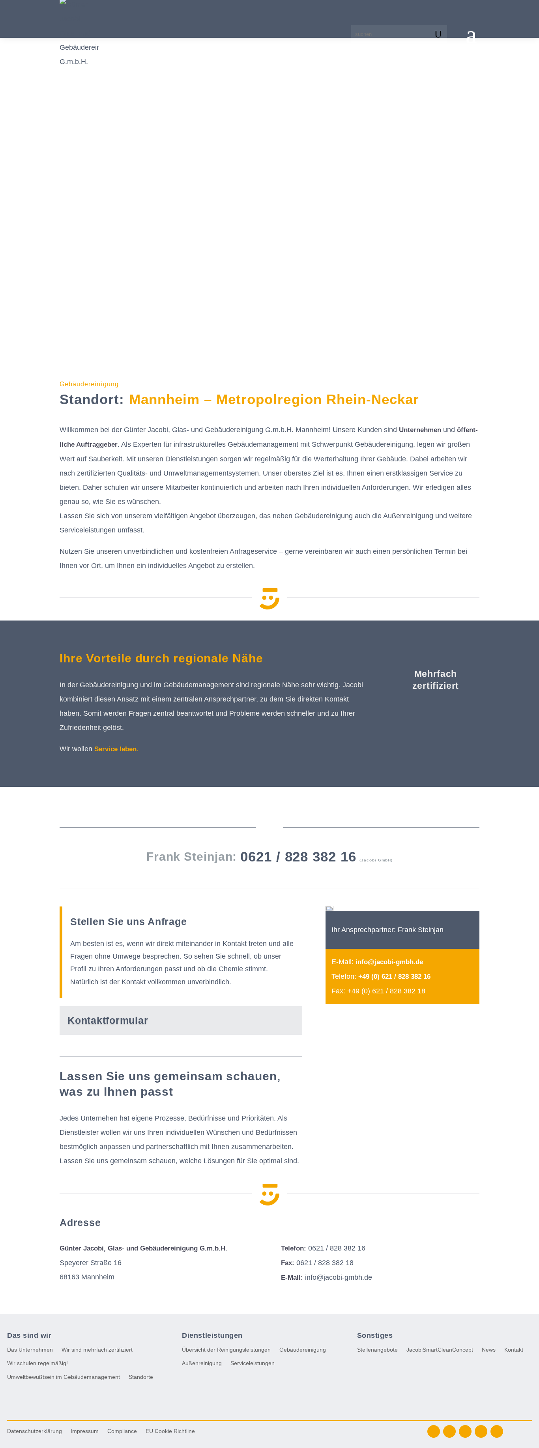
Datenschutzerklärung (34, 1431)
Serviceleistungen (252, 1363)
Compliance (122, 1431)
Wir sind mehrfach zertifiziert (97, 1349)
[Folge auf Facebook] (433, 1431)
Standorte (141, 1377)
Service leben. (116, 749)
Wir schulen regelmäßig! (37, 1363)
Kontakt (513, 1349)
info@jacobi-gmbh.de (389, 962)
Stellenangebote (377, 1349)
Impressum (85, 1431)
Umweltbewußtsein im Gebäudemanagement (63, 1377)
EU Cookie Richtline (170, 1431)
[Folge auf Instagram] (465, 1431)
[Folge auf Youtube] (481, 1431)
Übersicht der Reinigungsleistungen (226, 1349)
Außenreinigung (202, 1363)
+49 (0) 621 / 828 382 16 (394, 976)
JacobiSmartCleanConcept (439, 1349)
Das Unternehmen (30, 1349)
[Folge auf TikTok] (496, 1431)
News (489, 1349)
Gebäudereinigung (302, 1349)
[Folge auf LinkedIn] (449, 1431)
